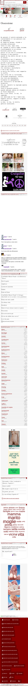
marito (14, 518)
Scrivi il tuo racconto (7, 665)
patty (23, 521)
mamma (14, 514)
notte (19, 521)
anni (16, 507)
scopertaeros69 (9, 30)
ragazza (7, 527)
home (6, 17)
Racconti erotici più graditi (8, 635)
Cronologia (16, 619)
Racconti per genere (5, 327)
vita (21, 534)
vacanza (22, 531)
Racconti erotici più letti (8, 627)
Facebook (14, 681)
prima (8, 524)
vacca (6, 534)
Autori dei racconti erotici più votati (10, 654)
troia (16, 531)
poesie (22, 30)
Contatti (12, 673)
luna (17, 511)
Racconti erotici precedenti (8, 321)
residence (15, 527)
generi (10, 17)
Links (12, 677)
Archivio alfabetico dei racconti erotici (11, 623)
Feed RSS (5, 681)
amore (12, 508)
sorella (21, 529)
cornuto (18, 509)
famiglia (6, 511)
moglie (9, 521)
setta (14, 529)
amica (5, 507)
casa (5, 509)
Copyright (20, 673)
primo (15, 525)
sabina (21, 527)
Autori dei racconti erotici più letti (10, 650)
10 (25, 125)
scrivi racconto (20, 17)
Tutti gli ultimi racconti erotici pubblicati (11, 498)
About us (5, 673)
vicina (13, 534)
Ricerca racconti (6, 669)
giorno (13, 511)
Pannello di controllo (20, 665)
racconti (20, 525)
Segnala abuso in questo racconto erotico (10, 130)
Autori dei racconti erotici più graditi (10, 658)
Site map (5, 677)
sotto (6, 531)
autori (15, 17)
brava (22, 508)
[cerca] (24, 2)
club (14, 509)
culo (23, 509)
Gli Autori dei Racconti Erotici (9, 646)
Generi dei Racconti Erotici (8, 642)
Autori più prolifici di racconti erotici (10, 661)
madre (22, 511)
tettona (11, 531)
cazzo (10, 509)
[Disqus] (14, 214)
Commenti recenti (7, 639)
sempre (7, 529)
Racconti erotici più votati (8, 631)
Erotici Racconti (6, 619)
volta (14, 537)
